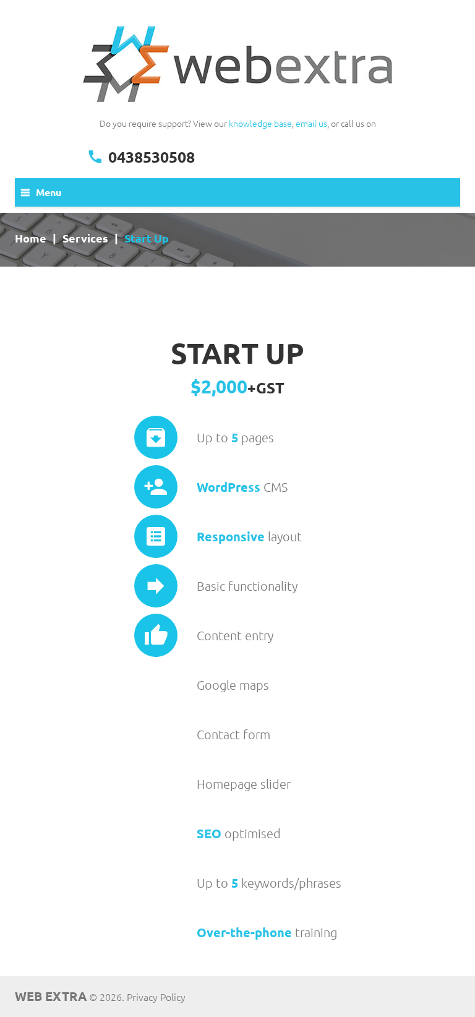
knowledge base (260, 123)
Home (30, 238)
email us (311, 123)
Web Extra (51, 996)
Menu (48, 192)
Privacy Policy (156, 996)
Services (85, 238)
